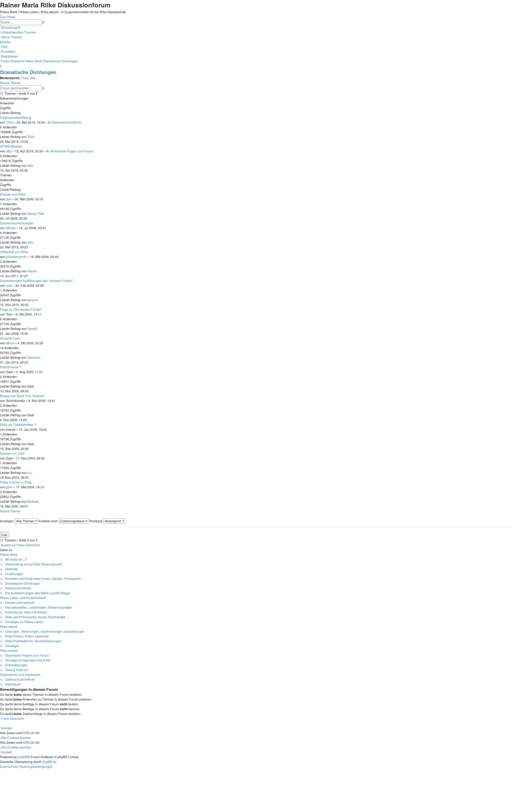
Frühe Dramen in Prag (15, 482)
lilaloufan (33, 357)
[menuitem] (18, 32)
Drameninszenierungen (16, 223)
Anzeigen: (7, 521)
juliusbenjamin (16, 256)
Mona (10, 343)
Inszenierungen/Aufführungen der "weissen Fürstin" (36, 280)
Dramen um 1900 (12, 453)
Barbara (33, 501)
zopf (9, 285)
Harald (32, 328)
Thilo (24, 78)
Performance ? (10, 367)
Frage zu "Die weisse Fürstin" (21, 309)
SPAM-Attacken (11, 146)
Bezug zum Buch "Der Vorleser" (22, 396)
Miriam (11, 228)
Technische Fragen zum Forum (71, 151)
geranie (32, 300)
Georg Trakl (35, 213)
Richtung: (96, 521)
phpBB (23, 757)
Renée (32, 271)
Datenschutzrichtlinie (66, 122)
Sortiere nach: (49, 521)
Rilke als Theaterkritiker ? (18, 424)
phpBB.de (49, 761)
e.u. (30, 472)
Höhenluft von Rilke (14, 252)
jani (8, 199)
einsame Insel (10, 338)
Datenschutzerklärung (15, 117)
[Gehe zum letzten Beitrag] (35, 136)
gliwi (9, 487)
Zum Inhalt (7, 16)
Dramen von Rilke (13, 194)
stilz (33, 78)
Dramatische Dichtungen (28, 72)
